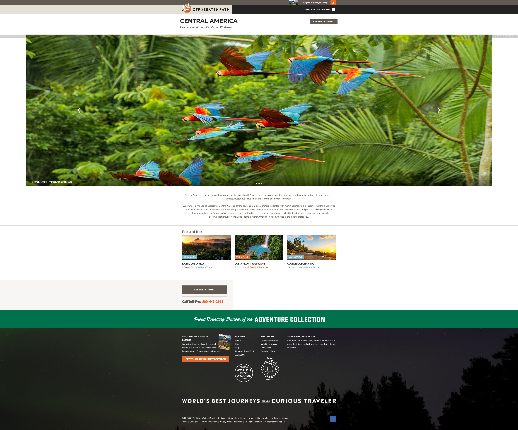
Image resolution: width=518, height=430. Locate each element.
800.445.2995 (323, 9)
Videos (238, 340)
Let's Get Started (204, 289)
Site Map (238, 422)
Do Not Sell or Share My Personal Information (264, 422)
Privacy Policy (225, 422)
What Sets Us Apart (269, 344)
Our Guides (266, 347)
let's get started (323, 21)
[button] (256, 183)
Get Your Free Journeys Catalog (206, 359)
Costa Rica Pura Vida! (301, 263)
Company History (269, 351)
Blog (237, 344)
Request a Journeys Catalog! (315, 2)
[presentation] (79, 110)
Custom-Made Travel (201, 267)
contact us (309, 9)
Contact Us (240, 355)
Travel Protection (209, 422)
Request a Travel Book (244, 351)
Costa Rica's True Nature (250, 263)
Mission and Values (269, 340)
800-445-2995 (212, 302)
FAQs (237, 347)
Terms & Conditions (190, 422)
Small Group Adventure (256, 267)
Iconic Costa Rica (193, 263)
